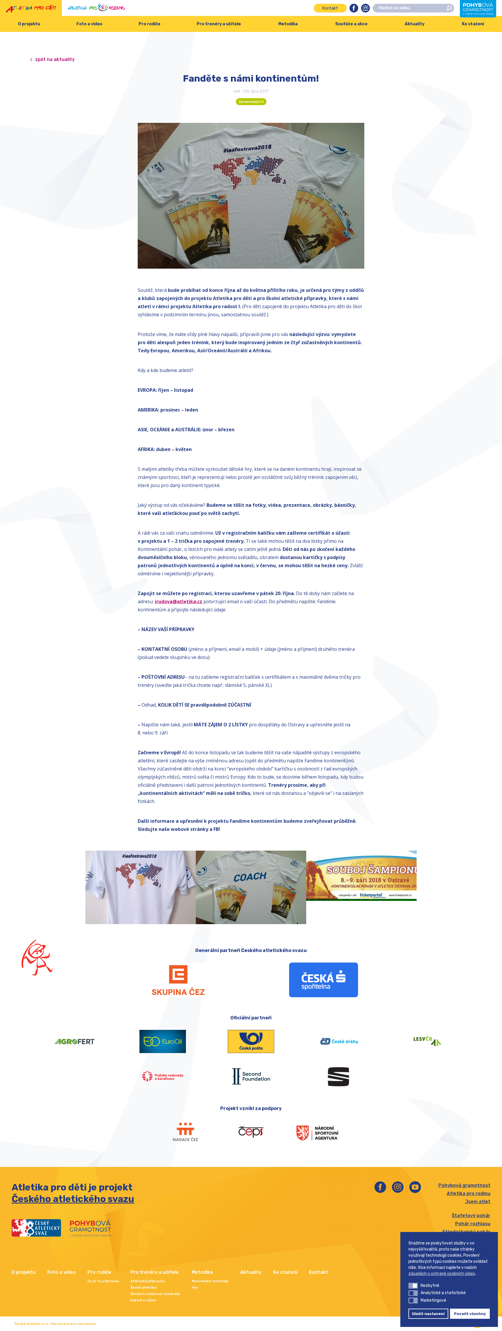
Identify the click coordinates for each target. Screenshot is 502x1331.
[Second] (251, 1076)
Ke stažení (473, 23)
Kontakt (330, 8)
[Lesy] (427, 1041)
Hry (195, 1287)
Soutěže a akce (351, 23)
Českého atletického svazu (73, 1198)
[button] (413, 1286)
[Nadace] (185, 1132)
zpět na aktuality (55, 59)
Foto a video (89, 23)
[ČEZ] (178, 979)
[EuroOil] (162, 1041)
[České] (339, 1041)
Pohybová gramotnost (464, 1185)
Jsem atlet (477, 1201)
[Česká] (323, 979)
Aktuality (414, 23)
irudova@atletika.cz (178, 601)
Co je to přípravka (103, 1281)
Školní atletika (143, 1287)
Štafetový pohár (471, 1215)
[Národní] (317, 1132)
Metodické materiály (210, 1281)
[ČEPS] (251, 1132)
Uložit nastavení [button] (428, 1314)
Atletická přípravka (147, 1281)
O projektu (29, 23)
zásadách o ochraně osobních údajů (441, 1273)
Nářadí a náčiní (143, 1300)
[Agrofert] (74, 1041)
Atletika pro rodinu (468, 1193)
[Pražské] (162, 1076)
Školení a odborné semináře (155, 1294)
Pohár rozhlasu (472, 1223)
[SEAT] (339, 1076)
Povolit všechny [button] (470, 1314)
